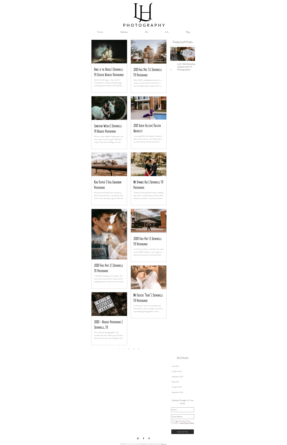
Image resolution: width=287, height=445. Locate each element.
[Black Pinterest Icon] (149, 438)
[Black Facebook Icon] (143, 438)
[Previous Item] (174, 54)
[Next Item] (191, 54)
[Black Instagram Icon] (138, 438)
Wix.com (163, 444)
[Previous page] (119, 349)
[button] (123, 32)
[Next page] (138, 349)
